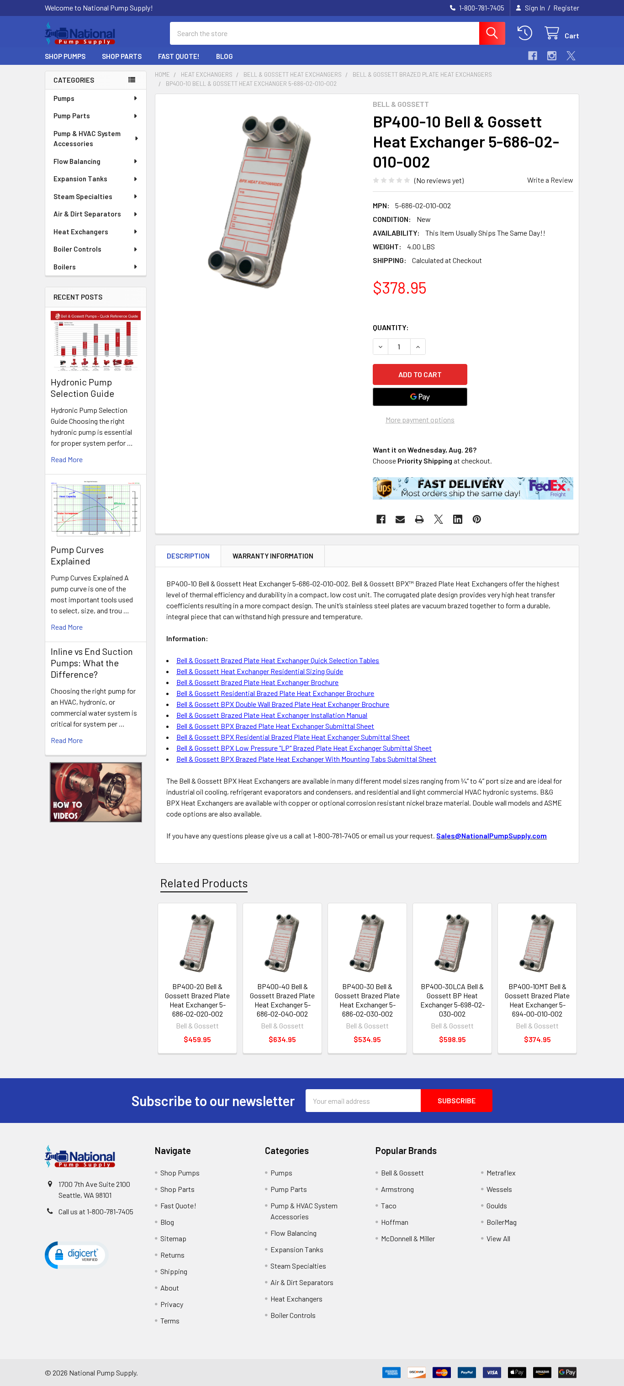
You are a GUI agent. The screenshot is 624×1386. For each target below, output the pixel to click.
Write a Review (550, 179)
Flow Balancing (76, 161)
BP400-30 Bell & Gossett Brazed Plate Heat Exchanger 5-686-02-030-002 (367, 1000)
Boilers (64, 267)
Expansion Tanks (80, 178)
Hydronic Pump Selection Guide (82, 387)
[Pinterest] (477, 519)
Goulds (497, 1205)
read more (67, 459)
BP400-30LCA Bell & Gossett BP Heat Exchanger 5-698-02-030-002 (452, 1000)
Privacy (171, 1304)
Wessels (499, 1189)
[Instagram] (552, 55)
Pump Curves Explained (77, 555)
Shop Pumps (65, 56)
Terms (170, 1320)
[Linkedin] (457, 519)
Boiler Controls (77, 249)
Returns (172, 1254)
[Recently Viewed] (527, 33)
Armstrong (397, 1189)
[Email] (400, 519)
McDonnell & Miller (408, 1238)
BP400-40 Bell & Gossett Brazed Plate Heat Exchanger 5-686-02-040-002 (282, 1000)
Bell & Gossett (402, 1172)
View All (498, 1238)
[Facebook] (532, 55)
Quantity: (391, 327)
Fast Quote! (179, 56)
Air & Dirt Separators (87, 214)
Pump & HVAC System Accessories (87, 138)
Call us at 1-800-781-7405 (95, 1211)
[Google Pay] (420, 397)
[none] (261, 200)
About (169, 1287)
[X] (571, 55)
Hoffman (394, 1221)
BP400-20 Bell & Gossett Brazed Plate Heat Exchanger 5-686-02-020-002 (197, 1000)
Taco (389, 1205)
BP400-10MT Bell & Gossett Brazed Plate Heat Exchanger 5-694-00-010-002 (537, 1000)
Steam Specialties (82, 196)
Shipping (173, 1271)
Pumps (63, 98)
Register (566, 8)
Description (188, 556)
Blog (224, 56)
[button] (96, 792)
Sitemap (173, 1238)
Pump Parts (71, 115)
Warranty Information (273, 556)
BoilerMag (502, 1221)
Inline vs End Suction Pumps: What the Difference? (92, 663)
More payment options (420, 419)
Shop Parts (122, 56)
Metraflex (501, 1172)
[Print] (419, 519)
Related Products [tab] (204, 883)
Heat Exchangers (80, 231)
